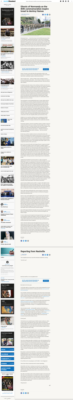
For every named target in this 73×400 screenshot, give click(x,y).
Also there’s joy (4, 206)
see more (12, 349)
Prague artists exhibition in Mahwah (6, 153)
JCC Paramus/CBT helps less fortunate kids (6, 167)
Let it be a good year (5, 37)
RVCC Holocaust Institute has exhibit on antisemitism (7, 185)
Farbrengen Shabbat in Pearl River (7, 103)
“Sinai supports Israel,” (30, 309)
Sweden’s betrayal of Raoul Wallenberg (7, 215)
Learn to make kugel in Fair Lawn (7, 171)
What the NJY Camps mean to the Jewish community (7, 329)
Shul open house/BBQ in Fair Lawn (7, 100)
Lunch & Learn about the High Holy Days (7, 130)
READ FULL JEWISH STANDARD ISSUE (7, 374)
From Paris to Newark (7, 333)
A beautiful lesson (5, 85)
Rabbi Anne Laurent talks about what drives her (7, 336)
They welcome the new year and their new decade (7, 14)
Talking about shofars (5, 111)
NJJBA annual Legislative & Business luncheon (7, 199)
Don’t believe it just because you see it (7, 54)
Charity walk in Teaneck (5, 115)
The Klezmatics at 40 (7, 10)
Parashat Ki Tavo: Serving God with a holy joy (7, 280)
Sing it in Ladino (5, 285)
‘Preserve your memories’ (7, 70)
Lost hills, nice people (7, 265)
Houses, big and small (6, 244)
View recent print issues (8, 392)
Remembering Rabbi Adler (6, 125)
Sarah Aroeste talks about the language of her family (7, 288)
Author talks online (10, 120)
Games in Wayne (4, 134)
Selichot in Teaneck (4, 107)
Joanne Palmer (24, 254)
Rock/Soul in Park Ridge (5, 96)
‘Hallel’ (3, 301)
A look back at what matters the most (6, 73)
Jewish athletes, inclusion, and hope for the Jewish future (6, 227)
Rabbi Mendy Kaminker (7, 220)
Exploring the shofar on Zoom (6, 148)
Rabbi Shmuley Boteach (25, 14)
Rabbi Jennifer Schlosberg (5, 281)
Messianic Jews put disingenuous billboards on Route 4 (6, 58)
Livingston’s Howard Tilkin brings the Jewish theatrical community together (6, 41)
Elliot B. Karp (3, 228)
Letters (2, 257)
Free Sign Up (46, 69)
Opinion (22, 238)
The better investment (6, 222)
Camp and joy (4, 326)
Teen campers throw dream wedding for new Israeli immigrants (7, 88)
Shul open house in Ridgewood (6, 92)
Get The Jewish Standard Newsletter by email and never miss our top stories (30, 69)
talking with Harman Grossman (27, 301)
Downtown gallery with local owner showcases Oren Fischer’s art (7, 304)
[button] (71, 1)
